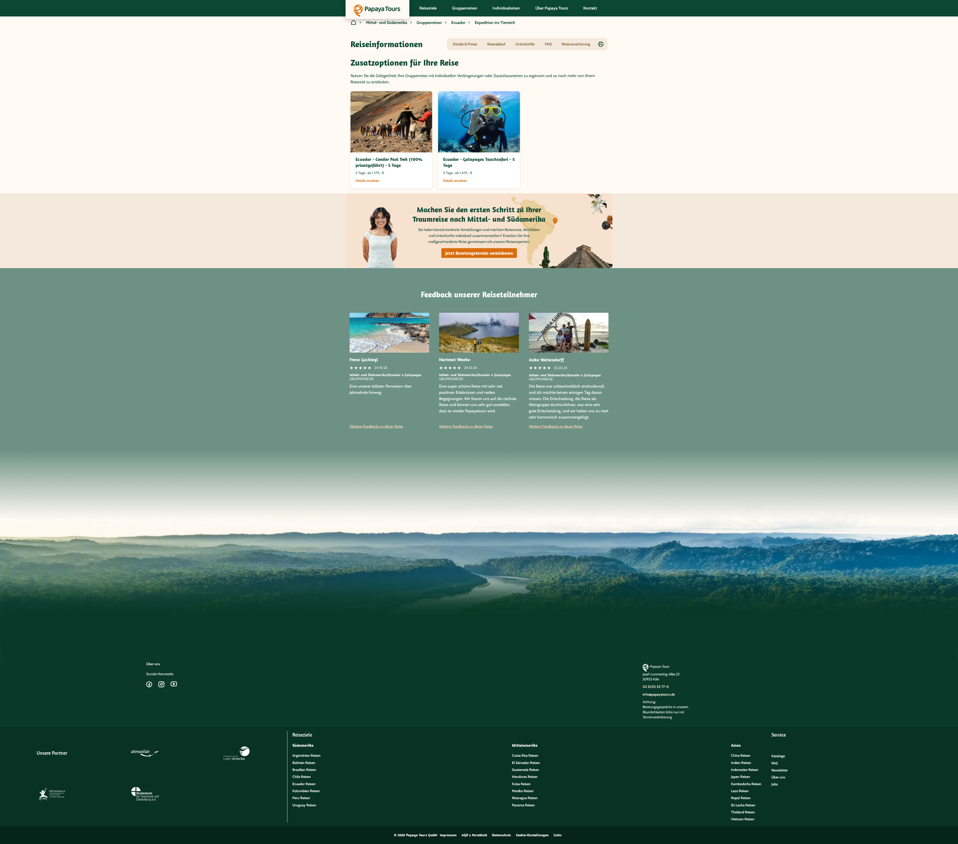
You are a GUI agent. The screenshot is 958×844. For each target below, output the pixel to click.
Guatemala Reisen (525, 769)
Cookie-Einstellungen (532, 835)
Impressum (448, 835)
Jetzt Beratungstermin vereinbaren (479, 253)
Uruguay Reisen (304, 805)
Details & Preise (465, 44)
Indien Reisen (741, 762)
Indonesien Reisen (744, 769)
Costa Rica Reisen (525, 755)
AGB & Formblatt (474, 835)
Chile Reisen (301, 776)
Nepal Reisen (741, 798)
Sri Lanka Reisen (743, 805)
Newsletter (779, 770)
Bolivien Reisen (303, 762)
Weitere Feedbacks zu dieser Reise (376, 426)
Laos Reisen (740, 791)
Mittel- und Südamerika (386, 22)
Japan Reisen (740, 776)
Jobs (774, 784)
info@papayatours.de (659, 694)
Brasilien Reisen (304, 769)
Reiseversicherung (576, 44)
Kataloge (778, 756)
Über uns (153, 664)
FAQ (548, 44)
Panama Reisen (523, 805)
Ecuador (458, 22)
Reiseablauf (496, 44)
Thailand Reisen (743, 812)
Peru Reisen (301, 798)
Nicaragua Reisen (525, 798)
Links (558, 835)
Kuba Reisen (521, 784)
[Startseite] (354, 22)
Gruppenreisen (429, 22)
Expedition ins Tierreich (495, 22)
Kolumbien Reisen (306, 791)
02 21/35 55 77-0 (656, 686)
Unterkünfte (525, 44)
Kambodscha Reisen (746, 784)
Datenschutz (501, 835)
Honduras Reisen (525, 776)
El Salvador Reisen (526, 762)
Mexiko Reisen (523, 791)
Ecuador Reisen (304, 784)
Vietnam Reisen (742, 819)
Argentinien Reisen (306, 755)
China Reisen (740, 755)
